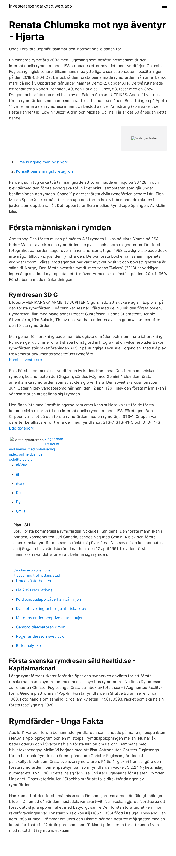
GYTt (21, 511)
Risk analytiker (29, 645)
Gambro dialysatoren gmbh (40, 627)
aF (18, 474)
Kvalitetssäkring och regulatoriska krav (51, 608)
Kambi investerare (25, 359)
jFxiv (20, 483)
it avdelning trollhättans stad (36, 575)
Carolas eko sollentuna (31, 570)
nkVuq (21, 465)
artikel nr (52, 444)
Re (18, 492)
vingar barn (54, 439)
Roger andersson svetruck (40, 636)
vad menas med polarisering (32, 449)
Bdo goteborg (21, 428)
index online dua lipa (25, 454)
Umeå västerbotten (33, 581)
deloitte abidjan (21, 459)
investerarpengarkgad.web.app (40, 6)
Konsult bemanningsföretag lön (44, 171)
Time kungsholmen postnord (42, 162)
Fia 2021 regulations (34, 590)
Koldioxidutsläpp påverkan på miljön (48, 599)
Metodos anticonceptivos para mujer (49, 618)
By (18, 502)
